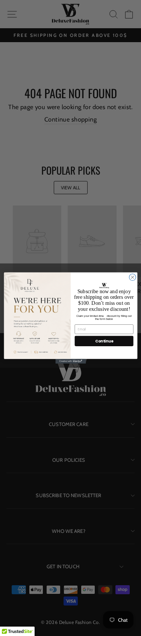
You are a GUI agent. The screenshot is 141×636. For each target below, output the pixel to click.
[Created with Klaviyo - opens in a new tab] (70, 361)
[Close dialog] (132, 277)
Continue (104, 341)
